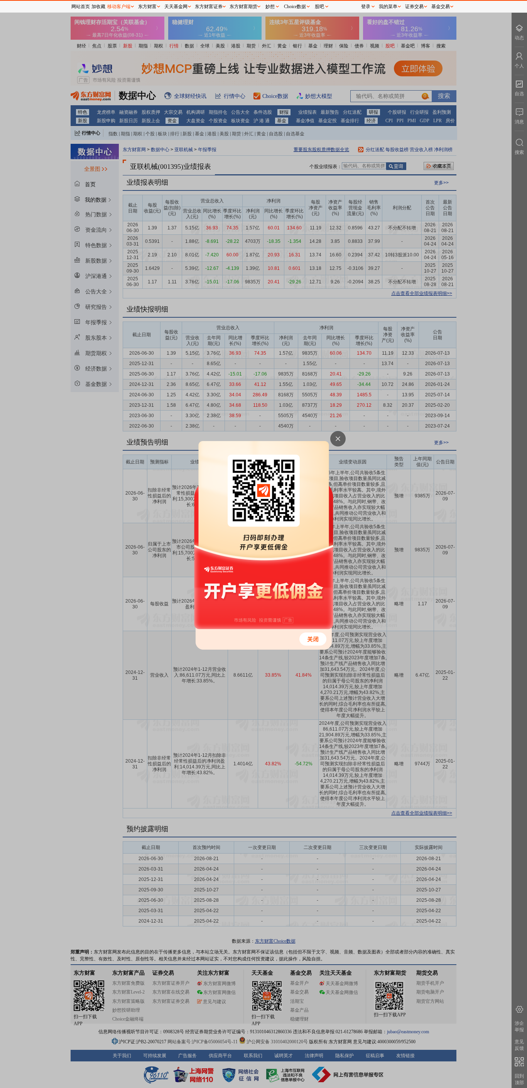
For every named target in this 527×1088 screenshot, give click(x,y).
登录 (365, 6)
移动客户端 (118, 6)
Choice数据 (295, 6)
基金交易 (440, 6)
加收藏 (98, 6)
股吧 (319, 6)
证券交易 (414, 6)
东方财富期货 (243, 6)
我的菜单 (388, 6)
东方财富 (147, 6)
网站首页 (80, 6)
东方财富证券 (209, 6)
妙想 (270, 6)
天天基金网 (175, 6)
